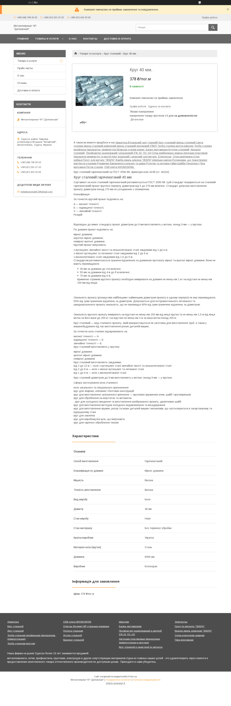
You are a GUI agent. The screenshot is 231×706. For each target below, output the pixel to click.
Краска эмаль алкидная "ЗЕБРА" (193, 631)
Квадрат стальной (73, 640)
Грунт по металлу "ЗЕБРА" (190, 626)
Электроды (181, 621)
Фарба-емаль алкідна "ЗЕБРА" (134, 160)
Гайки (173, 163)
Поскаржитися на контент (118, 680)
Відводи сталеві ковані (131, 149)
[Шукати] (212, 27)
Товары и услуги (47, 38)
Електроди (164, 156)
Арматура (121, 142)
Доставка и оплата (117, 38)
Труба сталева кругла (170, 146)
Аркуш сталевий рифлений (100, 146)
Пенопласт (192, 163)
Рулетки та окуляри (157, 163)
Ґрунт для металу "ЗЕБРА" (99, 160)
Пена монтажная (184, 640)
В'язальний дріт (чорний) (143, 142)
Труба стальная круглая (21, 643)
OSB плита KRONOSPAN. (119, 167)
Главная (23, 38)
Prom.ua (132, 676)
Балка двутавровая (130, 626)
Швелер (188, 146)
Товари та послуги (90, 53)
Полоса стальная (73, 631)
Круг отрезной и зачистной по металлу (141, 647)
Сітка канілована (183, 156)
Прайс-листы (25, 68)
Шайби (181, 163)
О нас (73, 38)
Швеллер (124, 621)
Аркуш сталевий (185, 142)
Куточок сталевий (178, 149)
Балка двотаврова (157, 149)
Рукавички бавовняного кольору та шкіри (121, 163)
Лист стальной (15, 631)
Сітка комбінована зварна (167, 153)
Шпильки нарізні (161, 160)
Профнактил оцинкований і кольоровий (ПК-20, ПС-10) (118, 153)
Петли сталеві (94, 167)
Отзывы (22, 83)
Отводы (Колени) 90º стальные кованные (86, 626)
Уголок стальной (72, 635)
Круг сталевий (112, 53)
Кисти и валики (87, 163)
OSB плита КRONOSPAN (77, 621)
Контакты (90, 38)
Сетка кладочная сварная (189, 635)
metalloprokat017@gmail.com (37, 191)
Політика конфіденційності (146, 680)
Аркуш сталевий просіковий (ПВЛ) (137, 146)
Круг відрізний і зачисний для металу (135, 156)
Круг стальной (15, 626)
